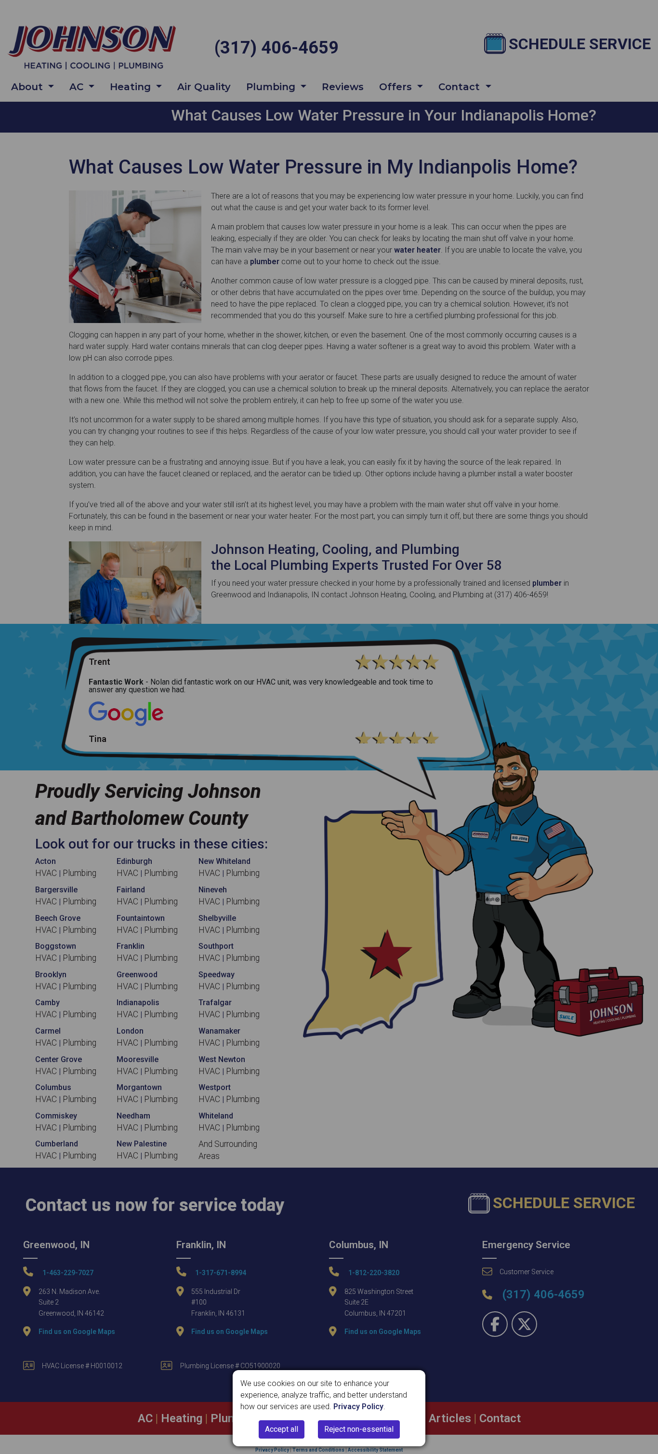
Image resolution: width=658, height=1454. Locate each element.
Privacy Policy (358, 1406)
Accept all (281, 1429)
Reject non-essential (359, 1429)
